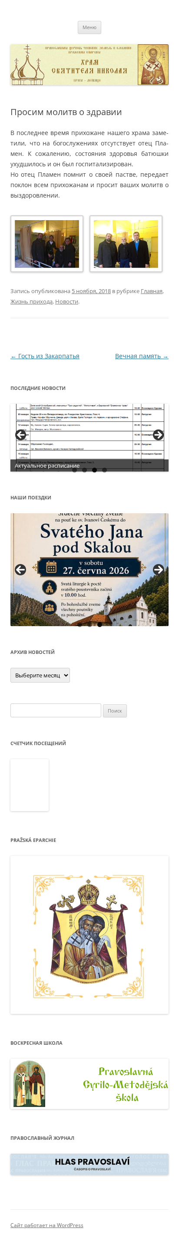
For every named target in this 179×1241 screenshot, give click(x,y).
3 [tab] (94, 470)
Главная (151, 291)
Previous (20, 569)
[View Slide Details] (89, 438)
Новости (66, 301)
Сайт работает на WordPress (46, 1225)
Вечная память (142, 356)
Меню (89, 27)
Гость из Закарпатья (45, 356)
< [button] (21, 435)
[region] (89, 438)
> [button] (157, 435)
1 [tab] (74, 470)
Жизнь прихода (31, 301)
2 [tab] (84, 470)
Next (158, 569)
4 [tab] (104, 470)
